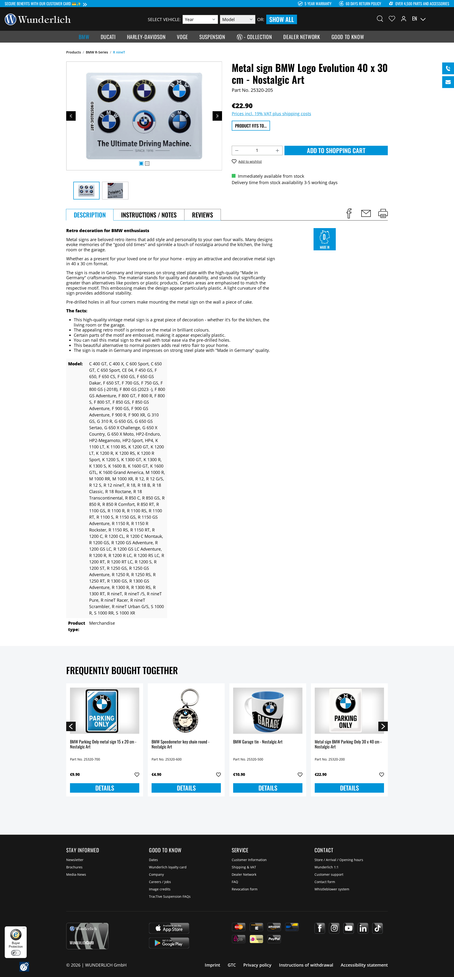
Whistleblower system (331, 889)
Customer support (328, 874)
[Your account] (403, 18)
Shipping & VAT (244, 867)
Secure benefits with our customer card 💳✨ (43, 3)
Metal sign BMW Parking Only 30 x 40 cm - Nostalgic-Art (348, 744)
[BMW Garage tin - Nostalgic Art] (267, 710)
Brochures (74, 867)
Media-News (76, 874)
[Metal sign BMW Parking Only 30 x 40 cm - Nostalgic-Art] (349, 710)
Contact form (324, 882)
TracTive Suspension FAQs (170, 896)
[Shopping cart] (446, 18)
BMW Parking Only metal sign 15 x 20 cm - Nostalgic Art (103, 744)
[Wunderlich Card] (87, 936)
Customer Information (249, 860)
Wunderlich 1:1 (326, 867)
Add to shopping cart (336, 150)
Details (104, 787)
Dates (153, 860)
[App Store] (169, 928)
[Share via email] (366, 213)
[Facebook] (319, 928)
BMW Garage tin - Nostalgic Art (258, 742)
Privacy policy (257, 965)
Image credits (159, 889)
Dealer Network (244, 874)
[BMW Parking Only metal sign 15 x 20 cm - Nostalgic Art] (104, 710)
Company (156, 874)
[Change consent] (24, 967)
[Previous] (71, 116)
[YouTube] (348, 928)
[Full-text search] (380, 18)
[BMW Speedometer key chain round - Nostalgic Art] (186, 710)
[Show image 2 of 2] (147, 163)
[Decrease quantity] (237, 150)
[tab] (90, 215)
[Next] (217, 116)
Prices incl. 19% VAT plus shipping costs (271, 113)
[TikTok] (377, 928)
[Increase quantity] (278, 150)
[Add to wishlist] (137, 774)
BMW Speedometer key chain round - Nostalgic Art (181, 744)
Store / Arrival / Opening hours (338, 860)
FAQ (235, 882)
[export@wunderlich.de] (448, 82)
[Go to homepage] (38, 19)
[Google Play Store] (169, 942)
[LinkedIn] (363, 928)
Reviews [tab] (202, 214)
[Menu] (24, 929)
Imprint (212, 965)
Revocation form (245, 889)
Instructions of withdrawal (306, 965)
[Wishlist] (392, 18)
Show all (281, 19)
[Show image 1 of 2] (141, 163)
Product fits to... (251, 126)
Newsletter (74, 860)
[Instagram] (334, 928)
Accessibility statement (364, 965)
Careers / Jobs (160, 882)
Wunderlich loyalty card (168, 867)
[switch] (16, 953)
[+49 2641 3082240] (448, 68)
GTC (232, 965)
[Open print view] (383, 213)
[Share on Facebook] (349, 213)
